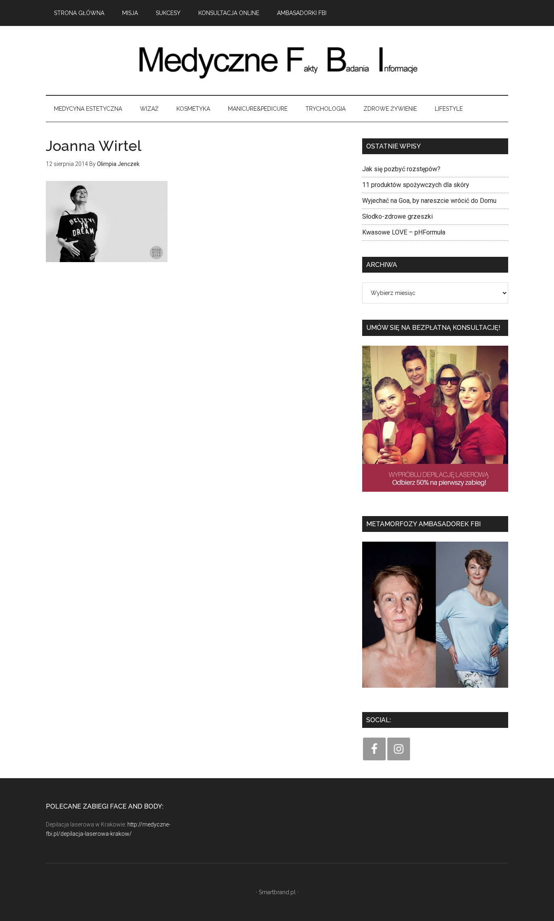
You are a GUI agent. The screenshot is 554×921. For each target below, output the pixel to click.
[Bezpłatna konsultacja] (435, 494)
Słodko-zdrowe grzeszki (397, 216)
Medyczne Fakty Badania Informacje (277, 60)
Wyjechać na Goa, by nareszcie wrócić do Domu (429, 200)
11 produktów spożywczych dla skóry (415, 185)
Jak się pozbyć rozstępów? (401, 169)
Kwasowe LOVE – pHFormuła (403, 232)
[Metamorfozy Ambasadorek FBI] (435, 690)
